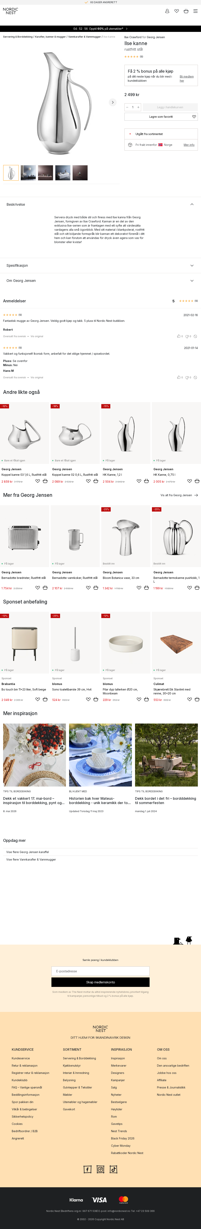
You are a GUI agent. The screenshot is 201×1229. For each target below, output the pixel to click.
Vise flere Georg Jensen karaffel (27, 852)
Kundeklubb (19, 1080)
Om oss (162, 1058)
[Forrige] (7, 102)
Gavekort (69, 1109)
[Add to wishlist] (38, 481)
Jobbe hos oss (166, 1072)
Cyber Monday (121, 1145)
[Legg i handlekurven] (45, 480)
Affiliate (161, 1080)
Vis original (37, 336)
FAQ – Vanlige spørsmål (27, 1087)
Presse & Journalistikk (171, 1087)
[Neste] (113, 102)
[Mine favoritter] (176, 11)
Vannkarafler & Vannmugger (84, 36)
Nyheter (116, 1094)
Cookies (17, 1123)
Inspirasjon (118, 1058)
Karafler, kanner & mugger (50, 36)
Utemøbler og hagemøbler (80, 1102)
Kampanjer (118, 1080)
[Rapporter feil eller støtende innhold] (195, 336)
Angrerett (18, 1138)
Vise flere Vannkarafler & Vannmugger (31, 859)
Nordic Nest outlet (168, 1094)
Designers (117, 1072)
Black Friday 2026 (122, 1138)
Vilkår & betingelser (24, 1109)
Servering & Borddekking (18, 36)
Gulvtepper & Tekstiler (77, 1087)
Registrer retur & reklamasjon (30, 1072)
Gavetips (116, 1123)
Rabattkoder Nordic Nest (127, 1153)
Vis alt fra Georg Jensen (176, 495)
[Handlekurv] (186, 11)
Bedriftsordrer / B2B (25, 1131)
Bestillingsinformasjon (25, 1094)
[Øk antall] (138, 107)
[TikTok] (113, 1168)
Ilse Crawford (133, 37)
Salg (114, 1087)
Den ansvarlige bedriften (173, 1065)
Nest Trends (119, 1131)
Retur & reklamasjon (24, 1065)
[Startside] (10, 11)
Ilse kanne (109, 36)
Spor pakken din (22, 1102)
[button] (133, 56)
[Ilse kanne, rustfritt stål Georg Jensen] (60, 102)
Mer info (189, 144)
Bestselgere (119, 1102)
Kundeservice (21, 1058)
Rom (114, 1116)
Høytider (116, 1109)
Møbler (67, 1094)
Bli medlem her (187, 78)
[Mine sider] (167, 11)
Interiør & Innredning (76, 1072)
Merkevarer (118, 1065)
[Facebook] (87, 1168)
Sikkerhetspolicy (22, 1116)
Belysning (69, 1080)
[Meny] (195, 11)
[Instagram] (100, 1168)
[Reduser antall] (127, 107)
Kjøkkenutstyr (72, 1065)
